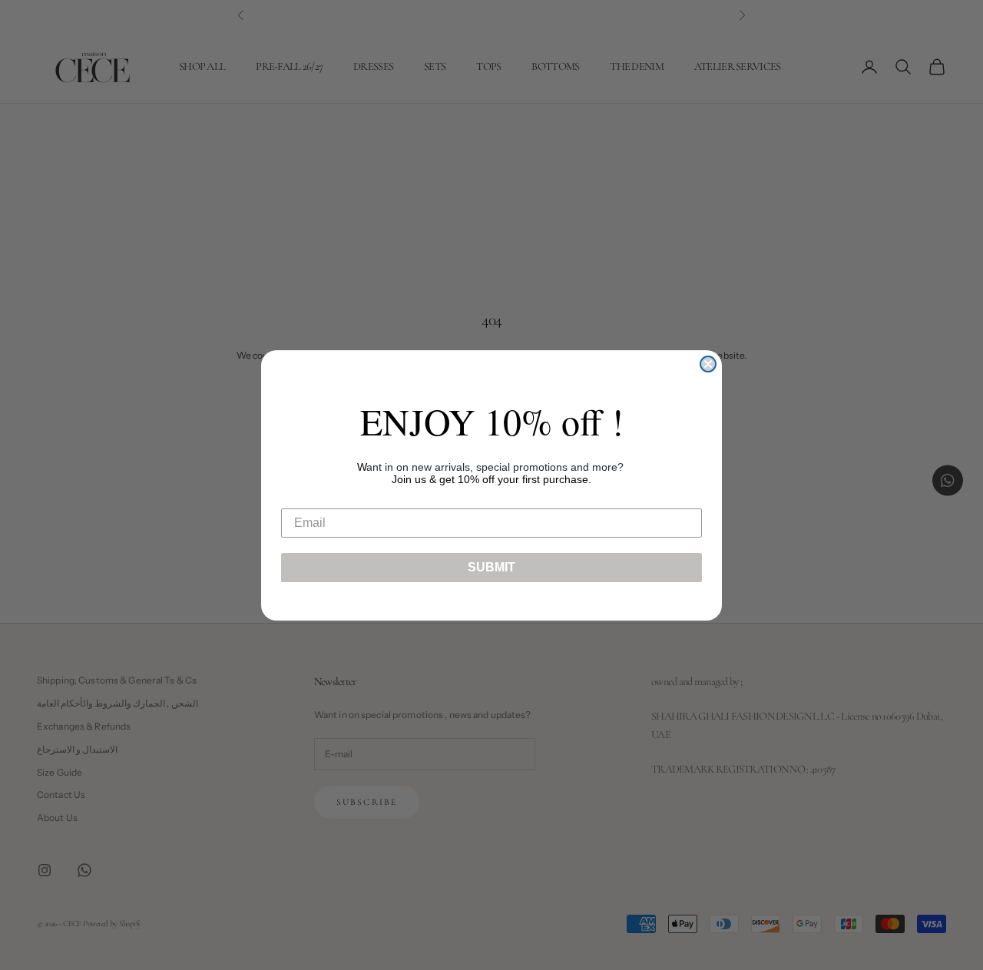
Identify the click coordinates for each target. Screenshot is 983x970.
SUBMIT (491, 567)
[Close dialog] (708, 364)
